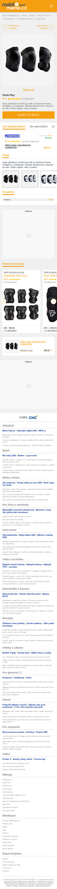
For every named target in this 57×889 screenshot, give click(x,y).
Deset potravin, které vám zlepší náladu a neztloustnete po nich (25, 717)
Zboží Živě (6, 783)
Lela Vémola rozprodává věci (13, 766)
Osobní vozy (7, 786)
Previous (3, 301)
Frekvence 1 (7, 868)
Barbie (4, 827)
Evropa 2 (5, 871)
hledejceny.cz (7, 780)
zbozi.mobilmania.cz (10, 15)
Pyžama (5, 833)
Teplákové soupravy (9, 839)
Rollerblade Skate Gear (15, 275)
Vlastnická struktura (43, 885)
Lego (4, 830)
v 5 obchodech (10, 330)
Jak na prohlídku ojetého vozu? (14, 795)
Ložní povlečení (8, 845)
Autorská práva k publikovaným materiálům (20, 881)
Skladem (48, 138)
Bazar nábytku (7, 848)
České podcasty (8, 862)
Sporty (32, 15)
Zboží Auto (6, 804)
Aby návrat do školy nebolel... (13, 519)
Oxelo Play (8, 95)
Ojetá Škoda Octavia (10, 807)
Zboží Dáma (7, 789)
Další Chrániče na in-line (14, 272)
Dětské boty (6, 842)
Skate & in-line (44, 15)
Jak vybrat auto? (8, 811)
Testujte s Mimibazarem (11, 821)
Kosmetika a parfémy (10, 836)
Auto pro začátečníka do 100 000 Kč (15, 801)
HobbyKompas (7, 798)
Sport (24, 15)
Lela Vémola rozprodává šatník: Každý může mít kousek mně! (25, 500)
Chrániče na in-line (25, 19)
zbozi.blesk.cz (7, 792)
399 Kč (47, 147)
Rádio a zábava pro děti (11, 865)
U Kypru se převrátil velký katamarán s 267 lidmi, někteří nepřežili (26, 445)
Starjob (5, 859)
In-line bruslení (8, 19)
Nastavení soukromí (26, 885)
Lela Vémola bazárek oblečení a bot (15, 763)
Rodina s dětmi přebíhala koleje (13, 769)
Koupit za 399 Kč (28, 115)
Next (53, 301)
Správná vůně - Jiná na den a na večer (16, 516)
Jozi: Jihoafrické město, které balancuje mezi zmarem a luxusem (26, 657)
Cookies (15, 885)
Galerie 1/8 (28, 89)
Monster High (7, 824)
